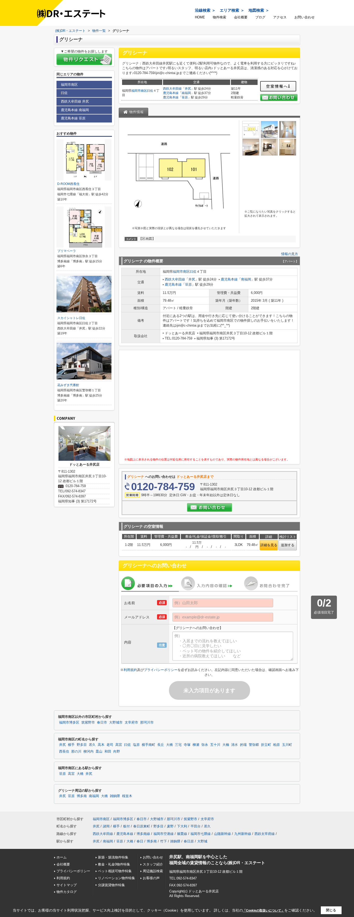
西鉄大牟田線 (172, 88)
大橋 (169, 745)
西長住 (64, 751)
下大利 (182, 826)
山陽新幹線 (222, 834)
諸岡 (106, 826)
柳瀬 (196, 745)
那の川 (76, 751)
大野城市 (116, 722)
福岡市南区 (139, 90)
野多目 (82, 745)
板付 (126, 826)
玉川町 (287, 745)
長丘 (160, 745)
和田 (107, 751)
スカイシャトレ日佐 (71, 318)
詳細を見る (268, 545)
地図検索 (256, 10)
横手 (71, 745)
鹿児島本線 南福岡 (75, 110)
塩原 (136, 745)
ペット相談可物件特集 (115, 871)
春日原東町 (141, 826)
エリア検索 (229, 10)
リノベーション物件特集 (116, 878)
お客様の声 (151, 878)
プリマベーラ (66, 251)
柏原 (276, 745)
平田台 (195, 826)
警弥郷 (254, 745)
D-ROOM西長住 (68, 184)
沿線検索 (202, 10)
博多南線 (143, 834)
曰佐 (150, 90)
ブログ (260, 17)
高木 (101, 745)
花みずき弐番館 (68, 385)
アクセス (280, 17)
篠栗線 (182, 834)
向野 (116, 751)
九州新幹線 (242, 834)
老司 (110, 745)
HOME (200, 17)
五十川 (215, 745)
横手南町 (148, 745)
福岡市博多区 (69, 722)
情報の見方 (289, 254)
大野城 (202, 841)
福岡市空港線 (163, 834)
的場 (243, 745)
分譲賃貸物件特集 (111, 885)
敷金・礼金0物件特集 (114, 864)
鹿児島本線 (171, 93)
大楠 (225, 745)
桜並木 (127, 796)
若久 (92, 745)
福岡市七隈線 (200, 834)
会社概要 (240, 17)
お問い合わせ (304, 17)
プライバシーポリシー (161, 670)
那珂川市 (147, 722)
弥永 (204, 745)
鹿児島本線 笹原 (73, 118)
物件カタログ (66, 892)
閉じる (331, 910)
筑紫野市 (88, 722)
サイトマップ (66, 885)
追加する (287, 545)
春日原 (189, 841)
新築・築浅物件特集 (113, 857)
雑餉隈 (115, 796)
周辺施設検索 (153, 871)
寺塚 (187, 745)
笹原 (185, 97)
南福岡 (186, 93)
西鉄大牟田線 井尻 (75, 101)
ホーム (61, 857)
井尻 (188, 88)
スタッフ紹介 (153, 864)
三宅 (178, 745)
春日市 (102, 722)
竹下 (163, 841)
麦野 (170, 826)
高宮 (118, 745)
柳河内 (88, 751)
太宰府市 (131, 722)
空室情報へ (277, 86)
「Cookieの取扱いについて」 (263, 910)
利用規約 (130, 670)
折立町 (266, 745)
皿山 (99, 751)
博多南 (82, 796)
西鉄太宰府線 (264, 834)
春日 (140, 841)
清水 (234, 745)
